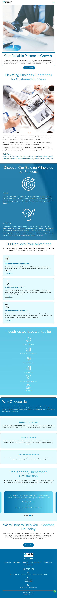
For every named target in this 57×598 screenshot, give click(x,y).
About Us (8, 562)
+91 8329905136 (28, 581)
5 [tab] (32, 515)
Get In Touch (29, 67)
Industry (25, 562)
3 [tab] (27, 515)
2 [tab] (26, 515)
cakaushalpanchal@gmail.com (28, 587)
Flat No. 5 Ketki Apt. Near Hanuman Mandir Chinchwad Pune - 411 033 (28, 574)
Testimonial (48, 562)
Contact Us (28, 545)
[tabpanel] (28, 502)
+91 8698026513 (28, 580)
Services (16, 562)
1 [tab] (24, 515)
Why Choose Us (36, 562)
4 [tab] (29, 515)
